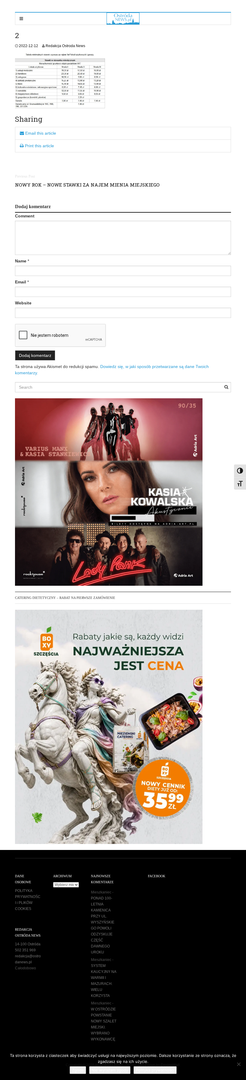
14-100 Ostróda (27, 944)
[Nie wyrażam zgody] (239, 1064)
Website (23, 303)
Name (20, 261)
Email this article (40, 133)
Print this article (39, 145)
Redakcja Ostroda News (65, 46)
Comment (24, 216)
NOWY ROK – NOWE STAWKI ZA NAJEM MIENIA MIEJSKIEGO (87, 185)
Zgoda (78, 1070)
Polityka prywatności (155, 1070)
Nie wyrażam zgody (110, 1070)
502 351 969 (25, 950)
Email (20, 282)
